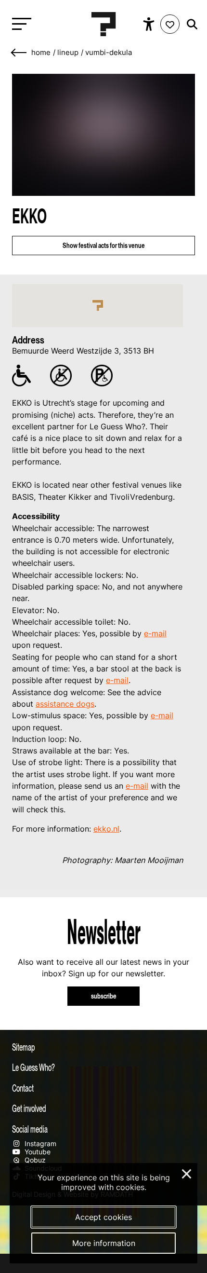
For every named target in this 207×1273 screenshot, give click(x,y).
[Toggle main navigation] (19, 24)
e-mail (155, 633)
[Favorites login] (170, 24)
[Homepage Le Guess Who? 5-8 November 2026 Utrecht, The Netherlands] (103, 24)
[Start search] (190, 24)
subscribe (103, 996)
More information (103, 1243)
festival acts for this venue (104, 245)
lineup (67, 52)
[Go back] (19, 52)
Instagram (39, 1143)
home (41, 52)
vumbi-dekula (108, 52)
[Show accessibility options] (150, 24)
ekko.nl (106, 829)
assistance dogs (65, 704)
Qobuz (34, 1160)
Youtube (37, 1152)
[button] (97, 305)
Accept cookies (103, 1217)
